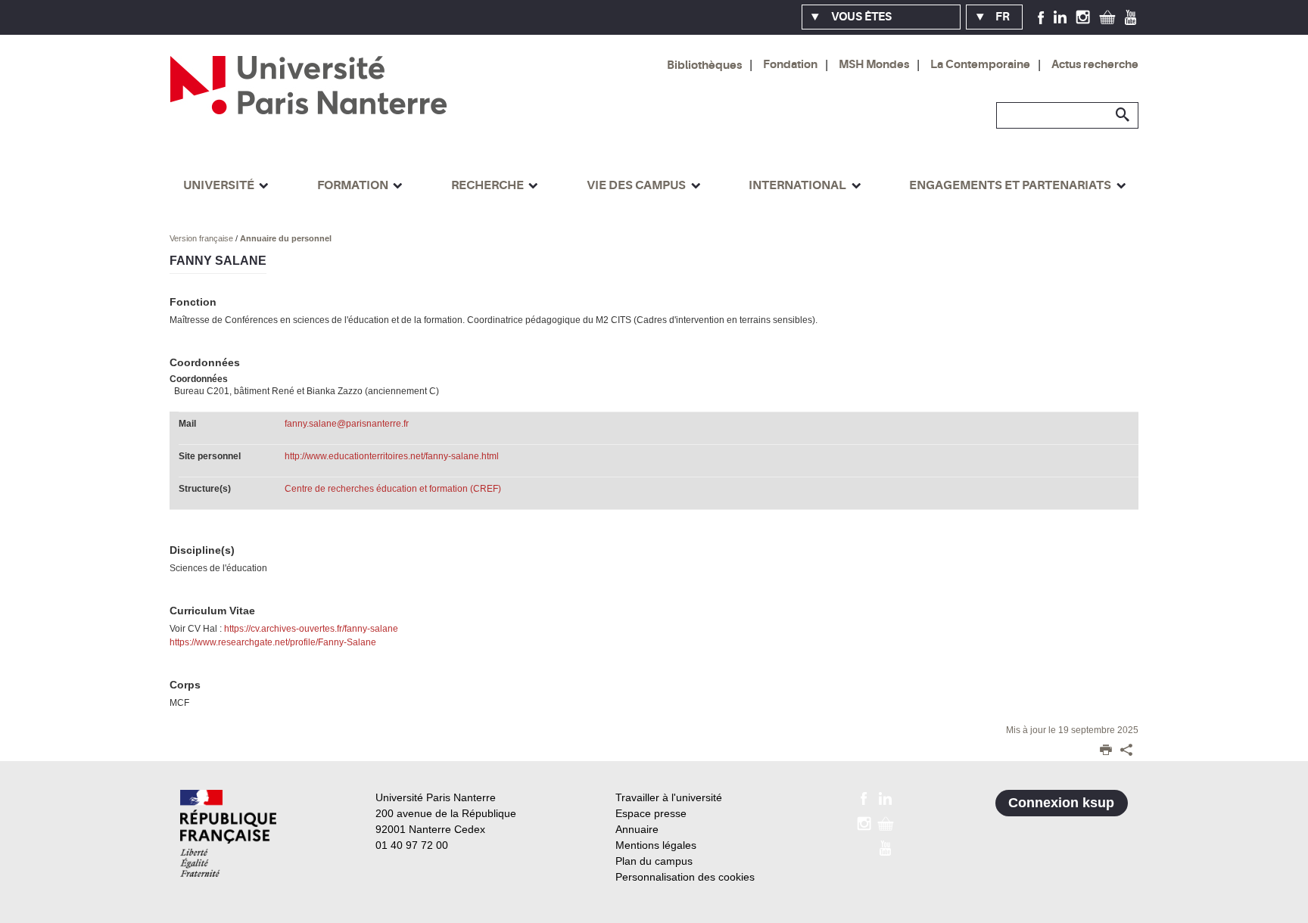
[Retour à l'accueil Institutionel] (228, 833)
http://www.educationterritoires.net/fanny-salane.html (392, 456)
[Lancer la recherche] (1123, 115)
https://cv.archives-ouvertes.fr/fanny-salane (311, 628)
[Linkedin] (1060, 16)
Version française (202, 238)
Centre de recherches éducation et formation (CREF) (393, 488)
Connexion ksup (1061, 802)
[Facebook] (1041, 16)
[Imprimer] (1106, 751)
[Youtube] (1130, 16)
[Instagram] (1083, 16)
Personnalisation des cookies (685, 877)
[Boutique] (1107, 16)
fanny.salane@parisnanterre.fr (347, 423)
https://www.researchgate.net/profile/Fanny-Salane (273, 642)
